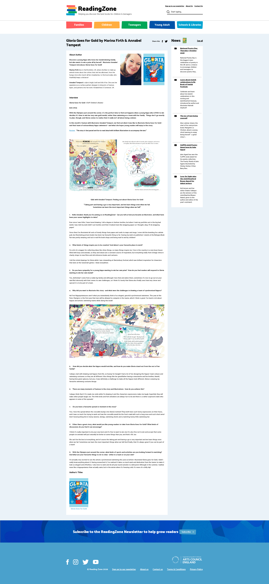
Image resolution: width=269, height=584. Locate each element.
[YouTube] (95, 562)
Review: (72, 130)
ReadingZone (105, 10)
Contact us (158, 569)
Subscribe (186, 532)
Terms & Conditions (176, 569)
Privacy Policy (196, 569)
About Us (189, 6)
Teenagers (134, 25)
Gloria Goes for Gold (79, 508)
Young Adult (162, 25)
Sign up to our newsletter (174, 6)
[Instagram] (75, 562)
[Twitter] (166, 41)
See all (200, 40)
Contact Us (198, 6)
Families (79, 25)
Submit (167, 11)
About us (144, 569)
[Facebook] (162, 41)
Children (107, 25)
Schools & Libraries (190, 25)
